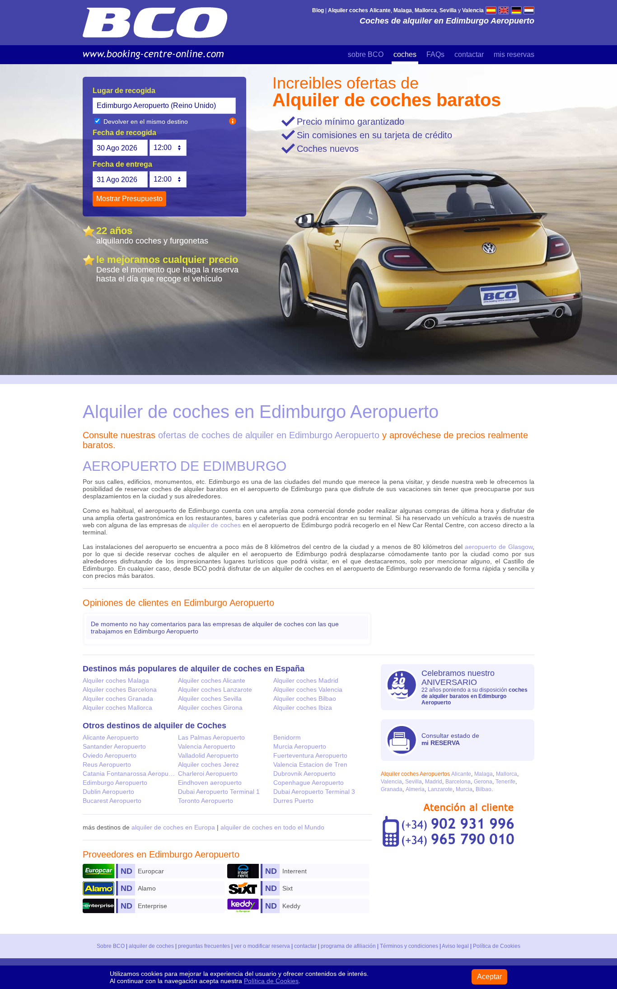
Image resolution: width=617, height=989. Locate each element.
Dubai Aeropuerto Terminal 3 (314, 791)
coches (404, 54)
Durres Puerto (293, 800)
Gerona (483, 781)
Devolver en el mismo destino (145, 121)
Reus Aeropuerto (107, 764)
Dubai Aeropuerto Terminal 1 (219, 791)
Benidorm (287, 737)
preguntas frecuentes (204, 946)
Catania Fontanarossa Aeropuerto (130, 773)
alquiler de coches (214, 525)
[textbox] (164, 106)
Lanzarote (440, 789)
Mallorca (506, 774)
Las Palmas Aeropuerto (211, 737)
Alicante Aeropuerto (111, 737)
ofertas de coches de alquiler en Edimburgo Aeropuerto (268, 435)
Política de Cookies (496, 946)
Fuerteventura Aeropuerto (310, 755)
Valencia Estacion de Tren (310, 764)
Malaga (483, 774)
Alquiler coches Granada (118, 698)
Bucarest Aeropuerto (112, 800)
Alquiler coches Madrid (305, 680)
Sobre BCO (111, 946)
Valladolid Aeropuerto (208, 755)
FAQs (435, 54)
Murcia (464, 789)
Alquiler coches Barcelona (120, 689)
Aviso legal (455, 946)
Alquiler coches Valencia (307, 689)
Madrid (433, 781)
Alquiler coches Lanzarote (215, 689)
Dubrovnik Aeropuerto (304, 773)
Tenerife (505, 781)
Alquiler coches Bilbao (304, 698)
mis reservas (514, 54)
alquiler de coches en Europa (173, 827)
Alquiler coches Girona (210, 707)
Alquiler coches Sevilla (210, 698)
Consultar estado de (450, 739)
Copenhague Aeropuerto (308, 782)
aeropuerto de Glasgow (499, 546)
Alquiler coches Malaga (116, 680)
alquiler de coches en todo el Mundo (272, 827)
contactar (469, 54)
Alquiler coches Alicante (211, 680)
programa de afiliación (348, 946)
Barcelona (458, 781)
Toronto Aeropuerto (205, 800)
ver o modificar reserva (262, 946)
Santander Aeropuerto (114, 746)
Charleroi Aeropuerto (208, 773)
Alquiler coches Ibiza (302, 707)
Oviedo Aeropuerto (109, 755)
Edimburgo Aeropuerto (115, 782)
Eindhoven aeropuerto (210, 782)
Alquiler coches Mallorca (117, 707)
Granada (391, 789)
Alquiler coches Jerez (208, 764)
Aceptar (489, 976)
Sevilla (413, 781)
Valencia (391, 781)
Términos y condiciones (409, 946)
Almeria (415, 789)
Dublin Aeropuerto (108, 791)
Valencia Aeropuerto (206, 746)
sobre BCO (365, 54)
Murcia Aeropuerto (299, 746)
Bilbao (483, 789)
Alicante (461, 774)
